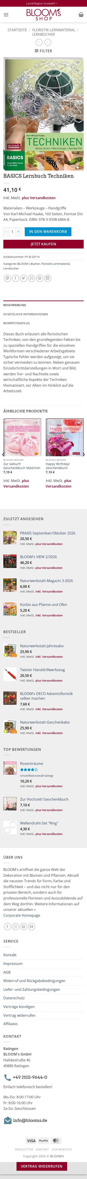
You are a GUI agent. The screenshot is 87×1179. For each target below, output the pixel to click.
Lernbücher (43, 34)
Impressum (13, 963)
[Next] (83, 463)
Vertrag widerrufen (19, 1015)
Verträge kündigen (19, 1006)
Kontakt (10, 954)
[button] (6, 14)
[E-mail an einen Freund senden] (31, 278)
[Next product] (39, 42)
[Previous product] (47, 42)
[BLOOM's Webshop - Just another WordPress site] (43, 14)
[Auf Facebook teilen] (15, 278)
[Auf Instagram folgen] (15, 926)
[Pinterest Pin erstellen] (39, 278)
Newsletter (24, 1149)
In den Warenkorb (48, 231)
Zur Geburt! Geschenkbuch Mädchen (21, 466)
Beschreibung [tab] (14, 305)
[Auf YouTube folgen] (31, 926)
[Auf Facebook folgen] (7, 926)
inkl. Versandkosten (49, 591)
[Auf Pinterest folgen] (23, 926)
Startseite (17, 29)
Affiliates (10, 1023)
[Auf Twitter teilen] (23, 278)
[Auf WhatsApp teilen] (7, 278)
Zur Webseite (62, 1149)
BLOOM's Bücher (28, 264)
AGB (6, 972)
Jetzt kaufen (43, 244)
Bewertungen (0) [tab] (16, 323)
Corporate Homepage (21, 915)
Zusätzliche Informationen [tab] (25, 314)
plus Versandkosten (39, 197)
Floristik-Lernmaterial (53, 29)
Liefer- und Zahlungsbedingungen (31, 989)
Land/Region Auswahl (40, 3)
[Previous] (3, 463)
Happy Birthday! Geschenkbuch (58, 466)
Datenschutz (14, 997)
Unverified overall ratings (36, 776)
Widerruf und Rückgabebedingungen (34, 980)
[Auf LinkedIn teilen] (47, 278)
